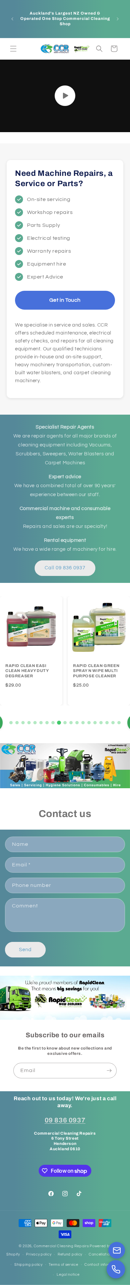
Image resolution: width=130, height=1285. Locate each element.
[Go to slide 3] (23, 722)
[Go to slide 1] (11, 722)
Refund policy (70, 1254)
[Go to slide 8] (53, 722)
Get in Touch (65, 300)
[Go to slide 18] (113, 722)
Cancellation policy (106, 1254)
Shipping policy (28, 1264)
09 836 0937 (65, 1120)
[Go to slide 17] (107, 722)
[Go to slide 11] (71, 722)
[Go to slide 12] (77, 722)
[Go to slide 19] (119, 722)
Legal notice (68, 1274)
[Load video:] (65, 96)
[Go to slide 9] (59, 723)
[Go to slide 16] (101, 722)
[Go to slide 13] (83, 722)
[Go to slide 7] (47, 722)
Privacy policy (38, 1254)
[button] (13, 48)
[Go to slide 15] (95, 722)
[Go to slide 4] (29, 722)
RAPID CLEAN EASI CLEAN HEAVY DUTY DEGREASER (27, 670)
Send (25, 949)
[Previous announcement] (12, 19)
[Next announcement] (117, 19)
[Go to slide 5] (35, 722)
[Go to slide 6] (41, 722)
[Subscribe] (109, 1070)
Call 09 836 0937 (65, 567)
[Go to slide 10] (65, 722)
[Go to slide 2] (17, 722)
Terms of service (63, 1264)
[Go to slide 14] (89, 722)
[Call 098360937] (116, 1269)
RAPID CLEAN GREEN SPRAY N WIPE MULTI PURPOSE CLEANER (96, 670)
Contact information (103, 1264)
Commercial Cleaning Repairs (61, 1246)
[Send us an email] (116, 1250)
